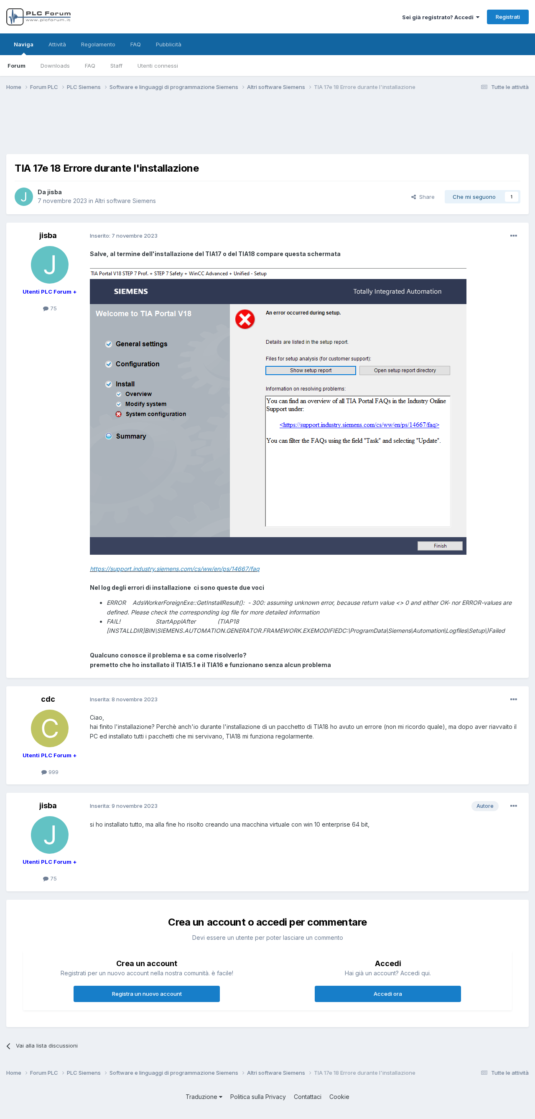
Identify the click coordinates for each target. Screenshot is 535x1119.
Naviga (23, 44)
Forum (16, 65)
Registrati (508, 16)
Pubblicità (168, 44)
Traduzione (202, 1096)
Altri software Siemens (125, 200)
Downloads (55, 65)
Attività (57, 44)
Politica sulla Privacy (258, 1096)
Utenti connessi (158, 65)
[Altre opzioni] (513, 236)
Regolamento (98, 44)
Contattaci (307, 1096)
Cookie (339, 1096)
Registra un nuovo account (147, 993)
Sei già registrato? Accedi (439, 17)
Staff (116, 65)
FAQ (90, 65)
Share (425, 196)
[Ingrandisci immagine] (278, 410)
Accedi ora (388, 993)
